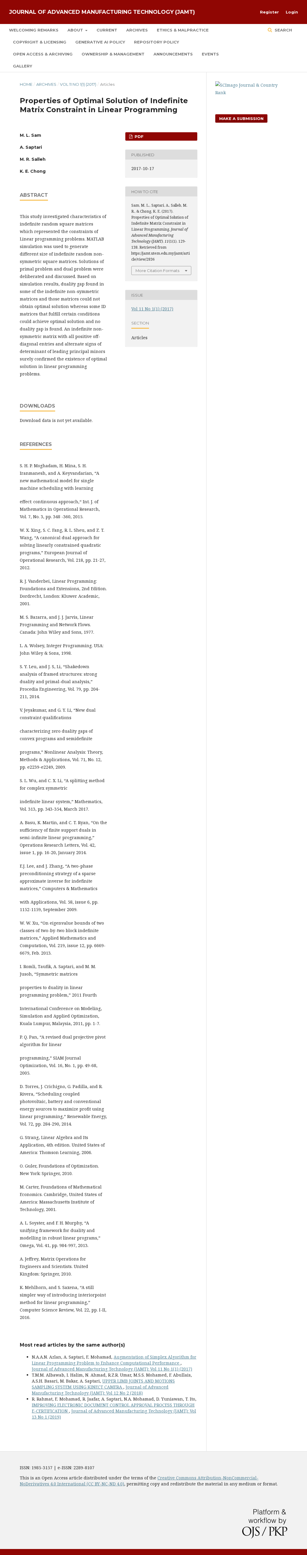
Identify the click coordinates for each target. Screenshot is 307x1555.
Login (292, 12)
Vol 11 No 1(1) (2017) (78, 84)
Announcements (173, 54)
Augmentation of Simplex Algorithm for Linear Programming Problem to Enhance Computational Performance (114, 1360)
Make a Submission (241, 118)
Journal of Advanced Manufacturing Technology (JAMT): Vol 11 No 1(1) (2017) (112, 1369)
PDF (138, 136)
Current (107, 30)
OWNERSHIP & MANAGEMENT (113, 54)
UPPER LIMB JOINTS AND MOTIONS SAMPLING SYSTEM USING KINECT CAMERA (103, 1384)
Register (269, 12)
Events (210, 54)
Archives (137, 30)
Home (26, 84)
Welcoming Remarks (33, 30)
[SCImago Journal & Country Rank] (251, 92)
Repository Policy (156, 42)
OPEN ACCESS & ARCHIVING (43, 54)
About (75, 30)
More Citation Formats (157, 270)
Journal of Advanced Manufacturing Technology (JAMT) (102, 12)
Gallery (22, 66)
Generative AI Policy (100, 42)
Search (282, 30)
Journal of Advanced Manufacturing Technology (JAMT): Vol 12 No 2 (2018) (100, 1390)
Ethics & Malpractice (183, 30)
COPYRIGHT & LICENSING (39, 42)
